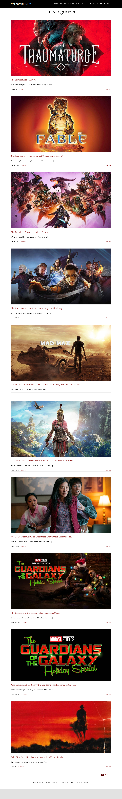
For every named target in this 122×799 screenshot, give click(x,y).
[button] (108, 3)
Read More (108, 89)
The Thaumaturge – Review (23, 79)
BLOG (59, 782)
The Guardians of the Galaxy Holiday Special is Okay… (35, 613)
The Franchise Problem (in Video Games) (30, 232)
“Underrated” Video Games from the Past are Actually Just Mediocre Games (45, 384)
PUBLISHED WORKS (51, 782)
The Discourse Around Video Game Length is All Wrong (36, 308)
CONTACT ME (65, 782)
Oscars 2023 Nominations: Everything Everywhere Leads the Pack (41, 536)
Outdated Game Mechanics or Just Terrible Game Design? (37, 156)
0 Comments (22, 89)
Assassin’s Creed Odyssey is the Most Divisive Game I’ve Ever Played (42, 460)
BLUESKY (79, 782)
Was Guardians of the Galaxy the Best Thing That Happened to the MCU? (44, 685)
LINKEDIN (86, 782)
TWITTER (73, 782)
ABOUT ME (41, 782)
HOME (35, 782)
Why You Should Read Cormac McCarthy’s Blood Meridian (37, 757)
